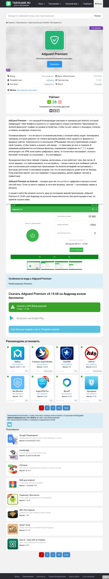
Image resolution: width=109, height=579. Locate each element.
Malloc (18, 362)
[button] (100, 206)
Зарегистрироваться (16, 418)
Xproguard (91, 391)
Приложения (28, 576)
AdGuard (50, 80)
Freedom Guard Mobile (42, 362)
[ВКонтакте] (51, 110)
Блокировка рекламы (27, 90)
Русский (98, 84)
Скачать (54, 64)
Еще (66, 408)
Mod (8, 70)
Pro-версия (96, 28)
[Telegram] (58, 110)
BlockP (67, 391)
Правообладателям (57, 576)
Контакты (41, 576)
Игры (17, 576)
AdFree (91, 362)
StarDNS (67, 362)
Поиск (97, 16)
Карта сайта (74, 576)
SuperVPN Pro (42, 391)
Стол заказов (88, 576)
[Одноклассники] (54, 110)
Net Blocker (17, 391)
